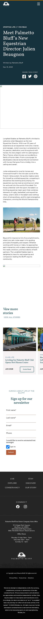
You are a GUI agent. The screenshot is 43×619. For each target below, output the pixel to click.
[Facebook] (17, 506)
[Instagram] (25, 506)
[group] (19, 351)
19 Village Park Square (21, 525)
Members (31, 578)
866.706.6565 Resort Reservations (21, 531)
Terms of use (22, 578)
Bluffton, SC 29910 (21, 527)
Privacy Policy (13, 578)
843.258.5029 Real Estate (21, 529)
